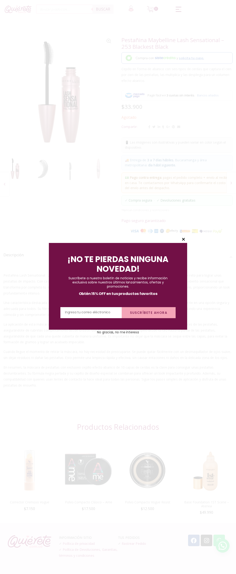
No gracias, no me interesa (118, 332)
